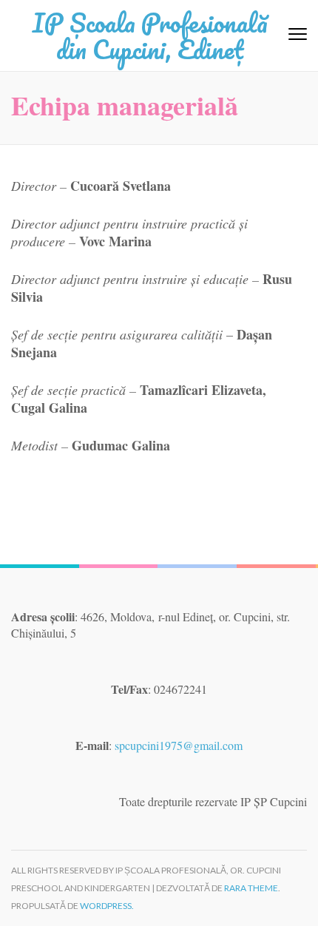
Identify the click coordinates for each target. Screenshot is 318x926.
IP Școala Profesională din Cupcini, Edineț (150, 35)
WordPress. (107, 905)
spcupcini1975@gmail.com (179, 745)
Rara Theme (251, 887)
